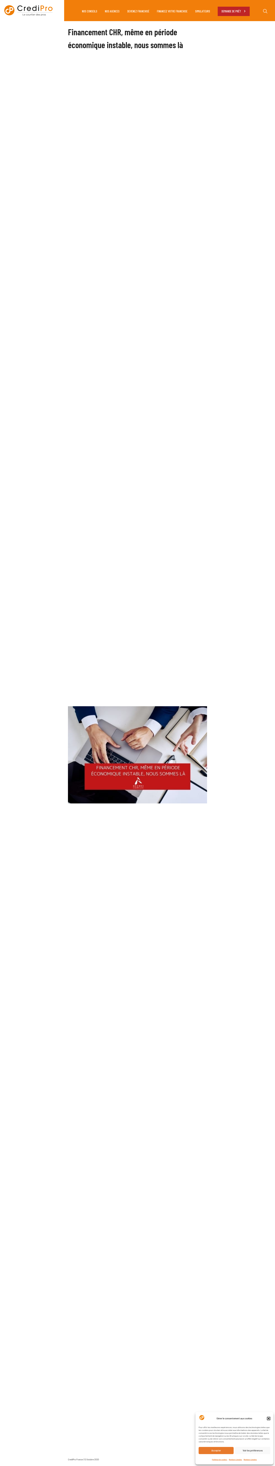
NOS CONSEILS (89, 11)
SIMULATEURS (202, 11)
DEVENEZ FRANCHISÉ (138, 11)
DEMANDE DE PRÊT (231, 11)
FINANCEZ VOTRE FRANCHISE (172, 11)
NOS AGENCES (112, 11)
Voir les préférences (253, 1450)
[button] (268, 1418)
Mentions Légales (235, 1459)
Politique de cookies (219, 1459)
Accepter (216, 1450)
